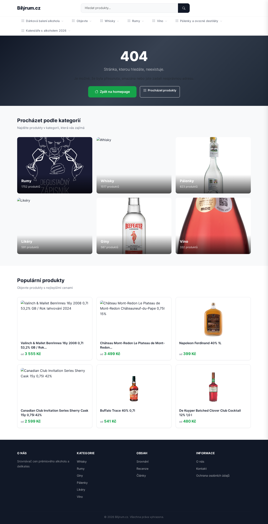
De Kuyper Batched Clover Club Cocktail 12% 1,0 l (210, 413)
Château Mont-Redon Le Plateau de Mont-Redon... (132, 345)
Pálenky (82, 482)
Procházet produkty (161, 90)
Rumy (136, 21)
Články (141, 475)
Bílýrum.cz (28, 8)
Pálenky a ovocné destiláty (199, 21)
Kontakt (201, 468)
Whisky (110, 21)
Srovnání (142, 461)
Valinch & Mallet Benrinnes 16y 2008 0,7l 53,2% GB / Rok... (52, 345)
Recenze (142, 468)
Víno (160, 21)
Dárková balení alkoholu (43, 21)
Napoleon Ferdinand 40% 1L (200, 343)
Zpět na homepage (115, 91)
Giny (80, 475)
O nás (200, 461)
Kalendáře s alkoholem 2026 (46, 30)
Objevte (82, 21)
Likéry (81, 489)
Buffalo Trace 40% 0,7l (117, 410)
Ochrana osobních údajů (212, 475)
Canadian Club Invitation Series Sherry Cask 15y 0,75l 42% (54, 413)
